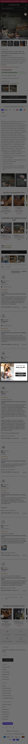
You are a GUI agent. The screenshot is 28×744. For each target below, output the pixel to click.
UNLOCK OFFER (20, 373)
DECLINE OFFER (20, 375)
